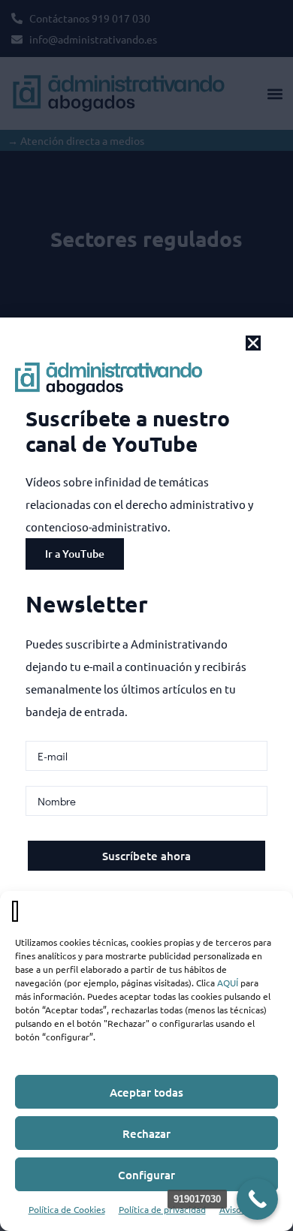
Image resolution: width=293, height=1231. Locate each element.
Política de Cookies (67, 1209)
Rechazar (146, 1133)
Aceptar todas (146, 1092)
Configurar (146, 1174)
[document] (146, 615)
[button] (253, 343)
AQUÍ (227, 983)
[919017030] (257, 1199)
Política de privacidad (162, 1209)
